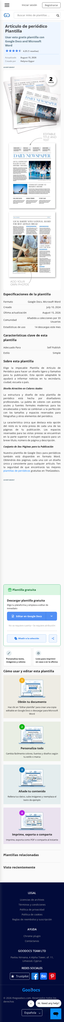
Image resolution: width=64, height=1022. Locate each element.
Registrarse (51, 5)
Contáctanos (32, 941)
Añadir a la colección (28, 638)
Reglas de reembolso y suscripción (32, 919)
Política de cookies (32, 914)
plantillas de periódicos (16, 470)
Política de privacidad (32, 909)
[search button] (58, 15)
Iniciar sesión (29, 5)
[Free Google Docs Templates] (6, 15)
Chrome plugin (32, 936)
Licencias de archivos (32, 899)
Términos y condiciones (32, 904)
